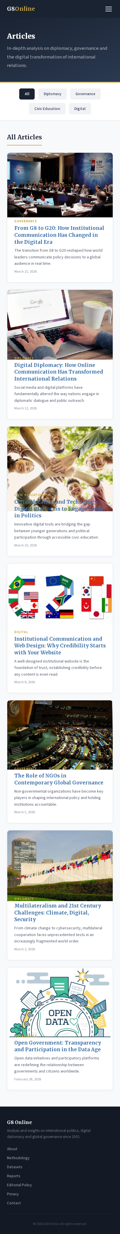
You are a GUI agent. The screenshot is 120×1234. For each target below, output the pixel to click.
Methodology (18, 1158)
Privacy (13, 1194)
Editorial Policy (19, 1185)
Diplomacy (52, 94)
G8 (21, 8)
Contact (14, 1203)
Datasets (14, 1167)
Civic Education (47, 108)
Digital (80, 108)
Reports (13, 1176)
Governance (85, 94)
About (12, 1149)
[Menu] (108, 9)
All (27, 94)
